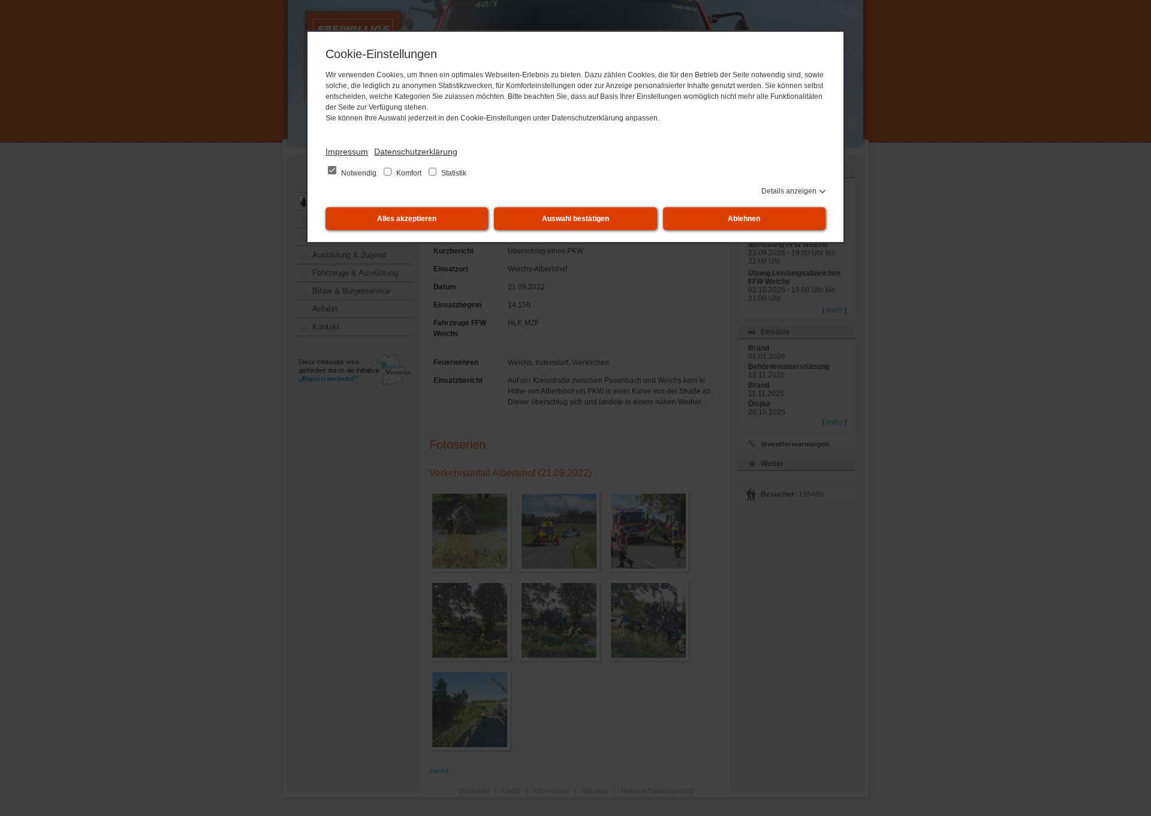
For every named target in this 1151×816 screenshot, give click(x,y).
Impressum (347, 151)
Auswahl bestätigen (575, 218)
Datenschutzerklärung (415, 151)
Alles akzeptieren (406, 218)
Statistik (452, 173)
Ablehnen (744, 218)
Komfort (408, 173)
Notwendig (358, 173)
